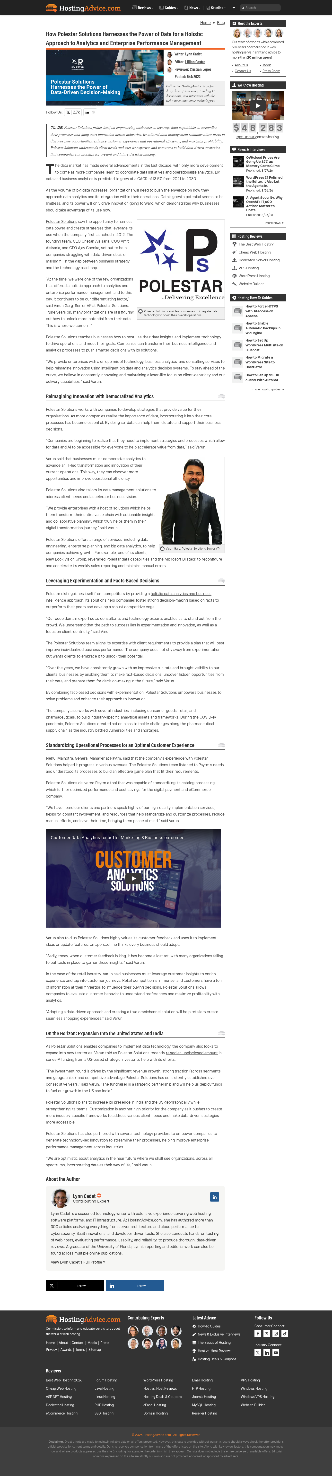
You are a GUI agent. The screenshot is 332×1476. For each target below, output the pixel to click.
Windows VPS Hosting (257, 1397)
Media (266, 65)
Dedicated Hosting (60, 1405)
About (63, 1343)
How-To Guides (209, 1326)
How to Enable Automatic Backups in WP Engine (262, 328)
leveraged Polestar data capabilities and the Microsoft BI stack (142, 559)
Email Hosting (202, 1380)
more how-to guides (266, 389)
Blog (221, 22)
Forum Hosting (106, 1380)
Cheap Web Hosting (255, 252)
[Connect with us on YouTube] (275, 1352)
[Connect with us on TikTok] (284, 1333)
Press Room (271, 71)
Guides (170, 7)
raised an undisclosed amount (192, 1052)
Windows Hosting (254, 1388)
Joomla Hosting (204, 1397)
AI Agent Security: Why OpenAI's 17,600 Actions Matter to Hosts (264, 204)
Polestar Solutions (78, 127)
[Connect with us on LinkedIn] (266, 1352)
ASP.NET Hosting (59, 1397)
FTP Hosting (201, 1388)
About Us (241, 65)
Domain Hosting (155, 1413)
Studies (217, 7)
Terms (80, 1349)
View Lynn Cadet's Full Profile (76, 1262)
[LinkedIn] (214, 1197)
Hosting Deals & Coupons (217, 1359)
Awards (66, 1349)
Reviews (144, 7)
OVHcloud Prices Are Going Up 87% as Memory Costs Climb (263, 162)
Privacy (51, 1349)
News (193, 7)
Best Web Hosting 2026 (64, 1380)
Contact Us (243, 71)
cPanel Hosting (154, 1405)
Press (104, 1343)
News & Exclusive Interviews (219, 1334)
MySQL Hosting (204, 1405)
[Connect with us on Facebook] (257, 1333)
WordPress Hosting (254, 275)
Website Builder (251, 283)
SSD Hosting (104, 1413)
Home (205, 22)
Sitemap (94, 1349)
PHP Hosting (104, 1405)
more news (272, 223)
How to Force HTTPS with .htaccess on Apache (261, 311)
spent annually (246, 137)
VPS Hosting (249, 268)
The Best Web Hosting (256, 244)
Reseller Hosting (204, 1413)
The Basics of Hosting (214, 1342)
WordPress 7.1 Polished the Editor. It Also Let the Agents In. (264, 182)
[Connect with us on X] (266, 1333)
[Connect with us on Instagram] (275, 1333)
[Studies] (234, 8)
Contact (78, 1343)
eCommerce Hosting (62, 1413)
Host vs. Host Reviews (214, 1351)
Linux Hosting (105, 1397)
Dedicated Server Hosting (259, 260)
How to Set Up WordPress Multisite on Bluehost (264, 345)
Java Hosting (104, 1388)
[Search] (243, 8)
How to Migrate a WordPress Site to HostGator (260, 362)
